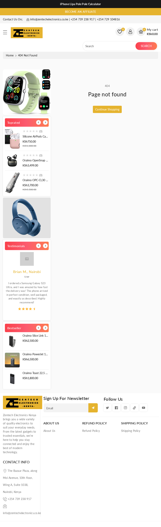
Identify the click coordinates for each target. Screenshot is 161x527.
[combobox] (109, 46)
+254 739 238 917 (19, 499)
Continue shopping (107, 109)
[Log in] (130, 31)
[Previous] (38, 122)
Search (146, 46)
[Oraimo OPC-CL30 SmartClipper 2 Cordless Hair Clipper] (12, 183)
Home (10, 55)
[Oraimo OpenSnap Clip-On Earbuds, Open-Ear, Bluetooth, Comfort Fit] (12, 160)
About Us (51, 423)
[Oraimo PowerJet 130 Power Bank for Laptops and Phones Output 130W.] (12, 360)
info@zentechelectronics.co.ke (22, 513)
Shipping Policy (134, 423)
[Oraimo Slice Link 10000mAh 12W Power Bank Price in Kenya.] (12, 341)
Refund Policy (94, 423)
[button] (7, 33)
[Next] (45, 122)
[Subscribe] (93, 407)
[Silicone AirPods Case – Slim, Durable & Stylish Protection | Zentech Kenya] (12, 138)
